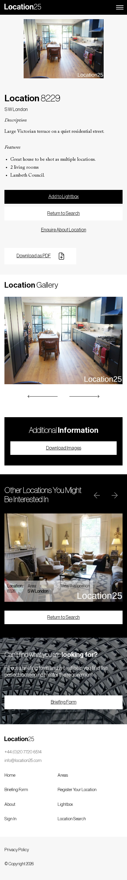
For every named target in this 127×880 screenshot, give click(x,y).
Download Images (63, 448)
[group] (63, 557)
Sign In (10, 819)
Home (9, 775)
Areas (63, 775)
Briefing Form (63, 702)
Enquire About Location (63, 230)
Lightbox (65, 804)
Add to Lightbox (63, 196)
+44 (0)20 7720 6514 (23, 752)
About (9, 804)
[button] (43, 396)
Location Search (72, 819)
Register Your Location (77, 790)
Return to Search (63, 213)
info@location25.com (23, 760)
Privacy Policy (16, 850)
